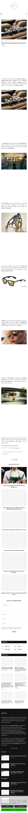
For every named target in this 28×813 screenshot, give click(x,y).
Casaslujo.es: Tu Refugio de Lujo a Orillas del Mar (7, 668)
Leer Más (18, 803)
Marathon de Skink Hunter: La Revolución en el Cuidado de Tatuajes (20, 669)
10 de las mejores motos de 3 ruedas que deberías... (14, 571)
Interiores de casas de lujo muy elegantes (17, 764)
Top (10, 41)
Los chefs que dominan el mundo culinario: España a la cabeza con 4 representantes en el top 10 (7, 685)
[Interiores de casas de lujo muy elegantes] (5, 765)
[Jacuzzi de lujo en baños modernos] (5, 757)
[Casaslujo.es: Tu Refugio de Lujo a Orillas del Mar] (7, 662)
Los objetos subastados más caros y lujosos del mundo (17, 772)
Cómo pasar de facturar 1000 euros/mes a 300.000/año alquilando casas (14, 508)
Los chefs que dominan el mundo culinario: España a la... (14, 486)
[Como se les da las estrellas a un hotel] (14, 540)
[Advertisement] (14, 62)
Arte (2, 41)
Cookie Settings (20, 806)
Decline (7, 806)
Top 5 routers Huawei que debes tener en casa (14, 529)
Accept (14, 809)
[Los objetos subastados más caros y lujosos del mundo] (5, 773)
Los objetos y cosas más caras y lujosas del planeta (12, 451)
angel (3, 44)
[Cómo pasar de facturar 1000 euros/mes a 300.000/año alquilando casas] (14, 497)
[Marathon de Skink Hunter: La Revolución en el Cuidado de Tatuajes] (21, 662)
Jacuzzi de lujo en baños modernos (18, 756)
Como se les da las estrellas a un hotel (14, 550)
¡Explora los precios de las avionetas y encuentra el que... (14, 593)
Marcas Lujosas (5, 454)
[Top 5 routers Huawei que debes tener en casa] (14, 519)
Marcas (6, 41)
